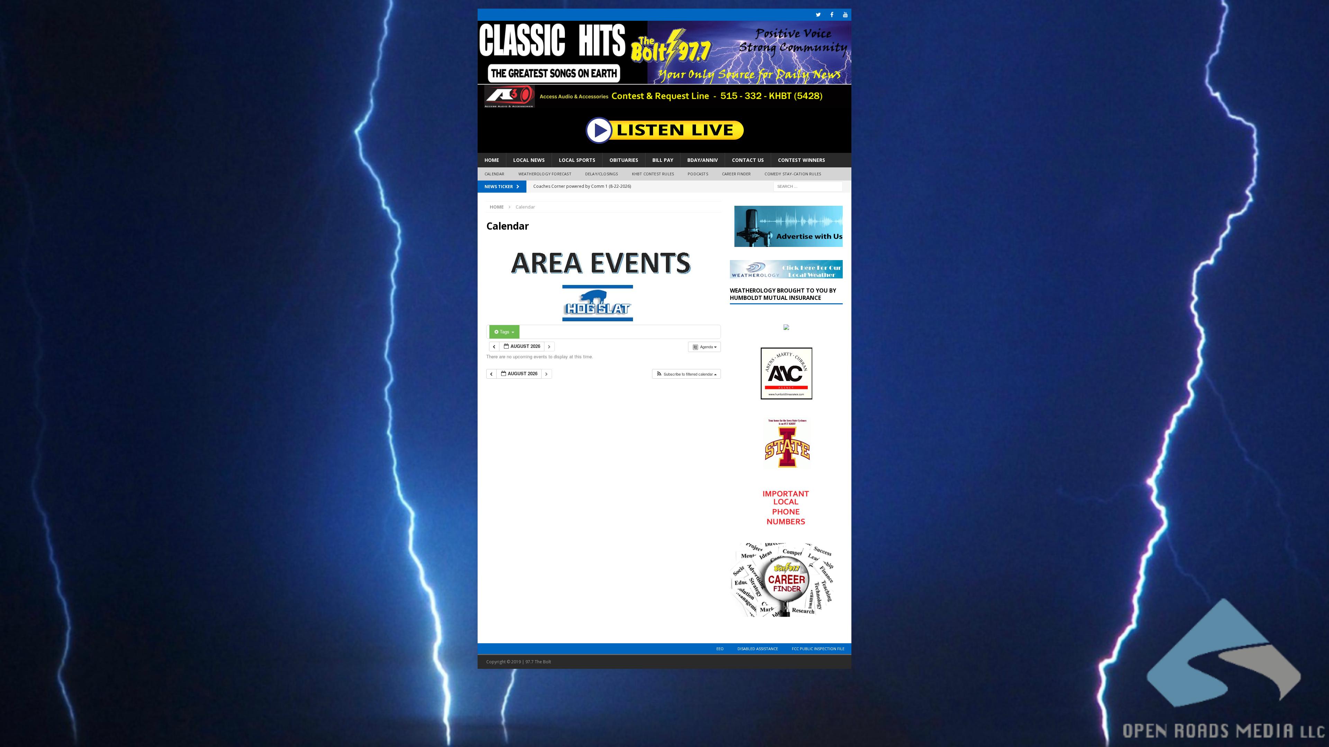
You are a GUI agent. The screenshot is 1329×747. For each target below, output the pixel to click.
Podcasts (698, 173)
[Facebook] (832, 15)
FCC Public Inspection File (818, 648)
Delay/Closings (601, 173)
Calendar (495, 173)
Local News (529, 160)
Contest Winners (801, 160)
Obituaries (623, 160)
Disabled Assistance (758, 648)
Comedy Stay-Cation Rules (793, 173)
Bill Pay (662, 160)
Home (492, 160)
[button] (686, 374)
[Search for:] (808, 186)
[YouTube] (845, 15)
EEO (720, 648)
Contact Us (748, 160)
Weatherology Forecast (544, 173)
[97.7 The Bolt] (664, 104)
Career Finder (736, 173)
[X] (818, 15)
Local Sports (577, 160)
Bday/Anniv (702, 160)
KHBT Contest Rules (653, 173)
